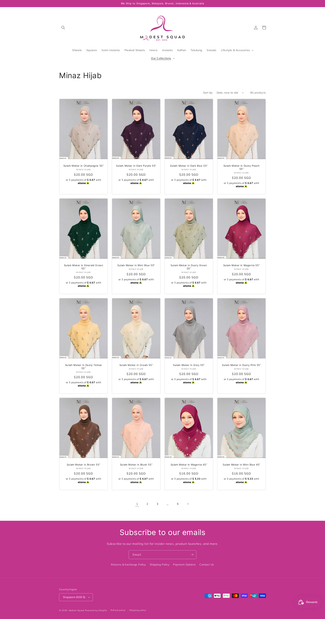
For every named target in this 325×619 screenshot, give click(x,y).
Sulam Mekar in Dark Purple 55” (136, 165)
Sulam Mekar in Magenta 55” (241, 265)
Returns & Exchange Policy (128, 564)
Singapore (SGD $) (74, 597)
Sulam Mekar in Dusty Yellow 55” (83, 367)
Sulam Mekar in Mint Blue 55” (136, 265)
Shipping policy (137, 610)
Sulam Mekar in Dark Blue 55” (189, 165)
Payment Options (184, 564)
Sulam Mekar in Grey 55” (189, 365)
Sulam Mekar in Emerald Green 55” (83, 267)
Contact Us (206, 564)
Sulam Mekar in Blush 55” (136, 464)
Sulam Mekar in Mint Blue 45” (241, 464)
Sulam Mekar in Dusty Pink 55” (241, 365)
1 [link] (137, 504)
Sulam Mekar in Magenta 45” (189, 464)
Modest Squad (76, 610)
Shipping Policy (159, 564)
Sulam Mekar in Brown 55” (83, 464)
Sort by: (208, 92)
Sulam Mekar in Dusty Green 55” (189, 267)
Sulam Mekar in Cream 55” (136, 365)
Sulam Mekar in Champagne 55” (83, 165)
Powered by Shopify (96, 610)
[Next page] (188, 504)
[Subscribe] (192, 554)
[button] (63, 27)
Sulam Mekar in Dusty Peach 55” (241, 167)
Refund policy (118, 610)
